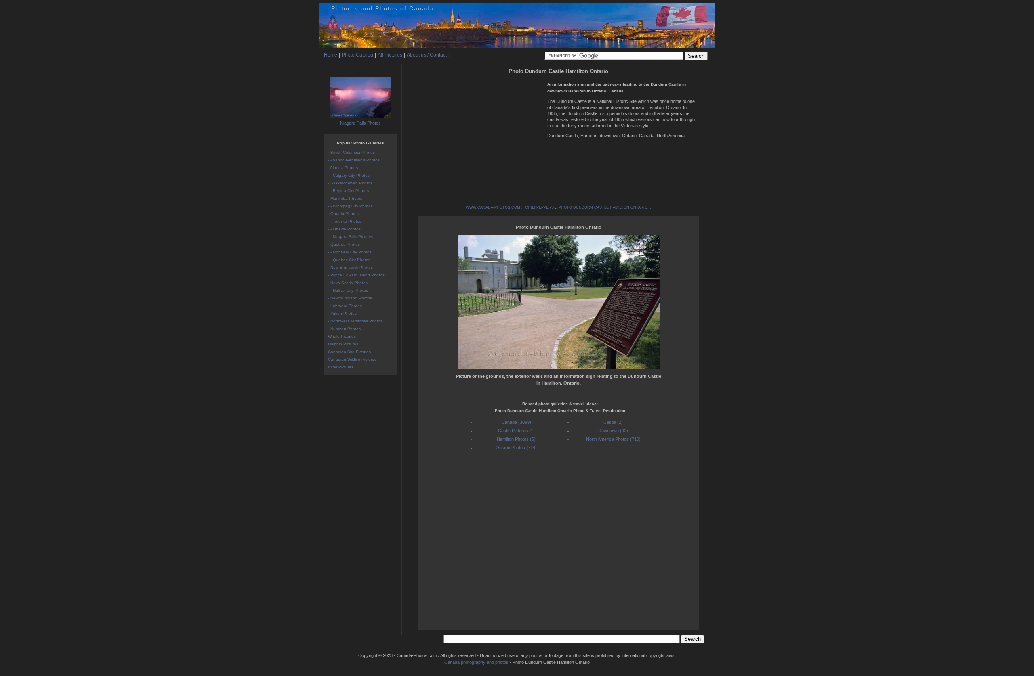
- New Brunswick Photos (350, 267)
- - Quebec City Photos (349, 259)
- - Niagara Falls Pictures (350, 236)
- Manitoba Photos (345, 198)
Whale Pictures (342, 336)
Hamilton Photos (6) (516, 439)
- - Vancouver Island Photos (354, 160)
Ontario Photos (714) (516, 447)
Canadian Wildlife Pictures (352, 359)
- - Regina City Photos (348, 190)
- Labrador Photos (345, 305)
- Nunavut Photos (344, 328)
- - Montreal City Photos (350, 252)
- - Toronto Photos (344, 221)
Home (330, 55)
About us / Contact (427, 55)
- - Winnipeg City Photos (350, 206)
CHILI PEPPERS (539, 207)
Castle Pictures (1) (516, 430)
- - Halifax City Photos (348, 290)
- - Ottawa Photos (344, 229)
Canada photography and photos (476, 662)
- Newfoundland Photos (350, 298)
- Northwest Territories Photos (355, 321)
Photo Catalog (357, 55)
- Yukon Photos (342, 313)
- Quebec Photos (344, 244)
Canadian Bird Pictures (349, 352)
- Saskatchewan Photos (350, 183)
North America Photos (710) (613, 439)
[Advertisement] (482, 133)
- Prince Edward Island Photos (356, 275)
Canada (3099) (516, 422)
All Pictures (390, 55)
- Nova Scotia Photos (348, 282)
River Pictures (340, 367)
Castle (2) (613, 422)
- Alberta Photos (343, 167)
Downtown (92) (613, 430)
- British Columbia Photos (351, 152)
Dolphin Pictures (343, 344)
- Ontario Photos (343, 213)
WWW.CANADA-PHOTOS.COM (493, 207)
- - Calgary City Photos (349, 175)
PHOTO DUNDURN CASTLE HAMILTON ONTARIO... (605, 207)
